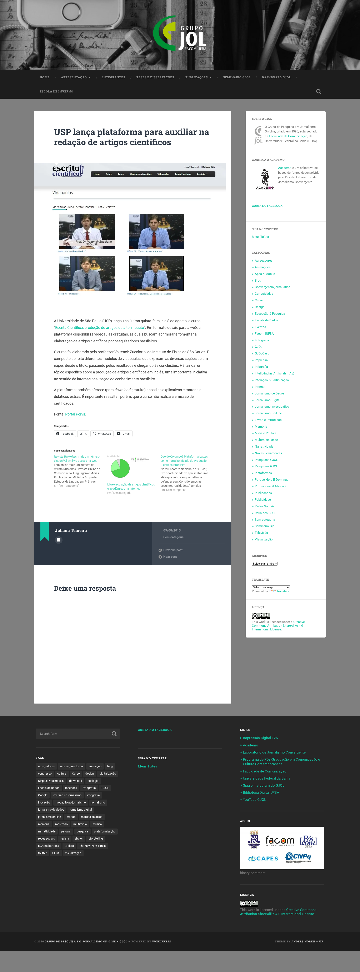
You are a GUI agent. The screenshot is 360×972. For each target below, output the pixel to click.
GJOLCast (262, 353)
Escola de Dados (266, 320)
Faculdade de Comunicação (288, 136)
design (89, 773)
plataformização (104, 831)
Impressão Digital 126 (260, 738)
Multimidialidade (266, 440)
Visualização (264, 539)
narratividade (46, 831)
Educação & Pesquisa (270, 314)
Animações (263, 267)
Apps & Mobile (265, 274)
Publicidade (263, 500)
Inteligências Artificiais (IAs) (274, 373)
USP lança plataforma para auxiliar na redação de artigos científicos (131, 136)
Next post (170, 557)
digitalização (108, 773)
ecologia (93, 780)
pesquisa (82, 831)
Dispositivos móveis (51, 780)
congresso (45, 773)
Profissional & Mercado (271, 486)
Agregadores (263, 260)
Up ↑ (322, 941)
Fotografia (262, 340)
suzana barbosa (48, 845)
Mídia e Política (265, 433)
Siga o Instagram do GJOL (263, 785)
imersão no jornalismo (67, 795)
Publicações (196, 77)
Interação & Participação (272, 380)
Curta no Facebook (267, 206)
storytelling (96, 838)
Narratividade (264, 446)
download (75, 780)
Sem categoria (173, 537)
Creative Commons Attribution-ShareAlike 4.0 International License (278, 625)
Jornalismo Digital (267, 400)
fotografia (89, 788)
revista (64, 838)
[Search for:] (78, 734)
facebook (71, 788)
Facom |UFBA (264, 334)
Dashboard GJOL (276, 77)
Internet (260, 387)
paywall (66, 831)
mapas (70, 817)
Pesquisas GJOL (266, 460)
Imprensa (261, 360)
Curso (259, 300)
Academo (284, 168)
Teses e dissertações (155, 77)
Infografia (261, 367)
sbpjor (79, 838)
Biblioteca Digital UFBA (261, 792)
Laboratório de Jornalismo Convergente (274, 752)
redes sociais (46, 838)
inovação (44, 802)
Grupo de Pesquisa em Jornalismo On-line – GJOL (86, 941)
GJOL (258, 347)
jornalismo (98, 802)
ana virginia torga (71, 766)
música (97, 824)
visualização (73, 853)
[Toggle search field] (319, 92)
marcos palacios (91, 817)
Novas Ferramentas (268, 453)
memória (44, 824)
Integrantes (113, 77)
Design (259, 307)
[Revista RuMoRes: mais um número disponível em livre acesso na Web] (80, 471)
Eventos (260, 327)
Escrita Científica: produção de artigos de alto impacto (99, 327)
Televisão (261, 533)
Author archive (58, 540)
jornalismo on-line (49, 817)
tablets (69, 845)
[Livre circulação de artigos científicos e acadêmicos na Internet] (131, 468)
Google (42, 795)
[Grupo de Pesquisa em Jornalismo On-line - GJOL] (180, 35)
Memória (261, 426)
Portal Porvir (75, 414)
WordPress (161, 941)
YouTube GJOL (254, 799)
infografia (93, 795)
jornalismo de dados (51, 809)
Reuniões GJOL (265, 513)
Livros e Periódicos (268, 420)
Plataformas (263, 473)
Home (45, 77)
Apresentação (74, 77)
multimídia (80, 824)
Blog (258, 280)
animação (95, 766)
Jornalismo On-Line (268, 413)
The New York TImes (92, 845)
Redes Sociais (265, 506)
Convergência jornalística (272, 287)
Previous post (172, 550)
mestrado (61, 824)
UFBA (56, 853)
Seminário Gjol (237, 77)
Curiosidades (264, 294)
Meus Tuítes (260, 237)
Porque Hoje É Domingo (272, 480)
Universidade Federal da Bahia (266, 778)
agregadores (46, 766)
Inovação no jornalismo (71, 802)
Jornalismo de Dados (270, 393)
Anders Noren (303, 941)
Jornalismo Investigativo (272, 406)
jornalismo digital (81, 809)
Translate (282, 591)
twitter (42, 853)
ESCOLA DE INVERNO (56, 91)
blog (110, 766)
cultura (61, 773)
